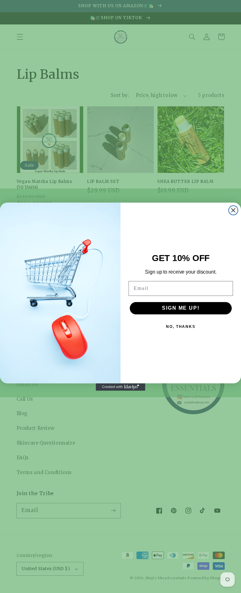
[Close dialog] (233, 210)
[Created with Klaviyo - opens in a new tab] (120, 387)
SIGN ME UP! (180, 308)
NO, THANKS (180, 326)
